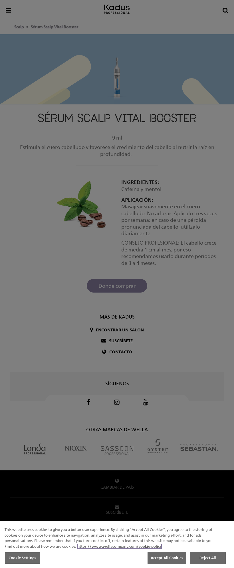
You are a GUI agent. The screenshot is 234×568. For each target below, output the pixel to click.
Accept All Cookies (167, 557)
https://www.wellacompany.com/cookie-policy (119, 546)
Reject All (207, 557)
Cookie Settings (22, 557)
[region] (117, 544)
